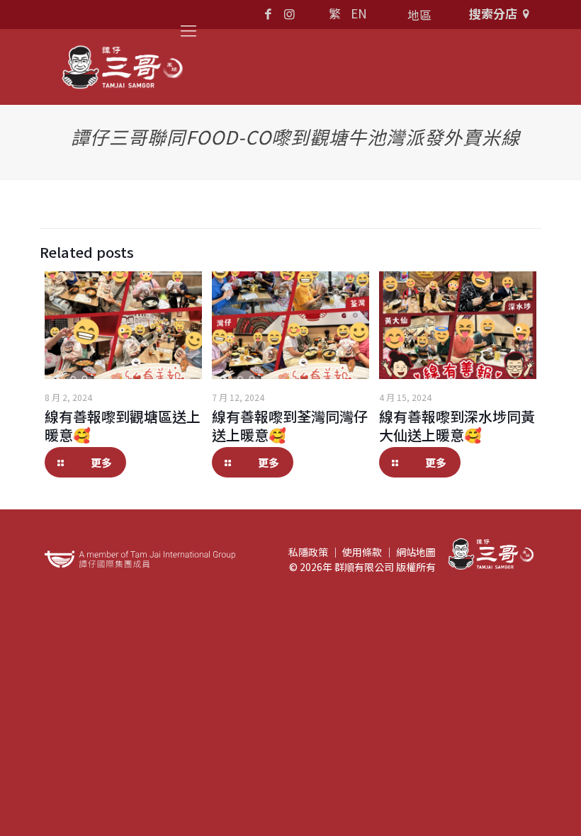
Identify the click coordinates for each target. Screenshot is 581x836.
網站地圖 (416, 552)
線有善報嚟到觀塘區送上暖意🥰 (123, 425)
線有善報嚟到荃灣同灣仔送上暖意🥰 (290, 425)
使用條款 (362, 552)
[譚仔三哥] (122, 67)
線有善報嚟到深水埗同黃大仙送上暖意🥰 (457, 425)
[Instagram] (289, 13)
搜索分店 (493, 13)
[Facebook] (268, 13)
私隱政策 (308, 552)
